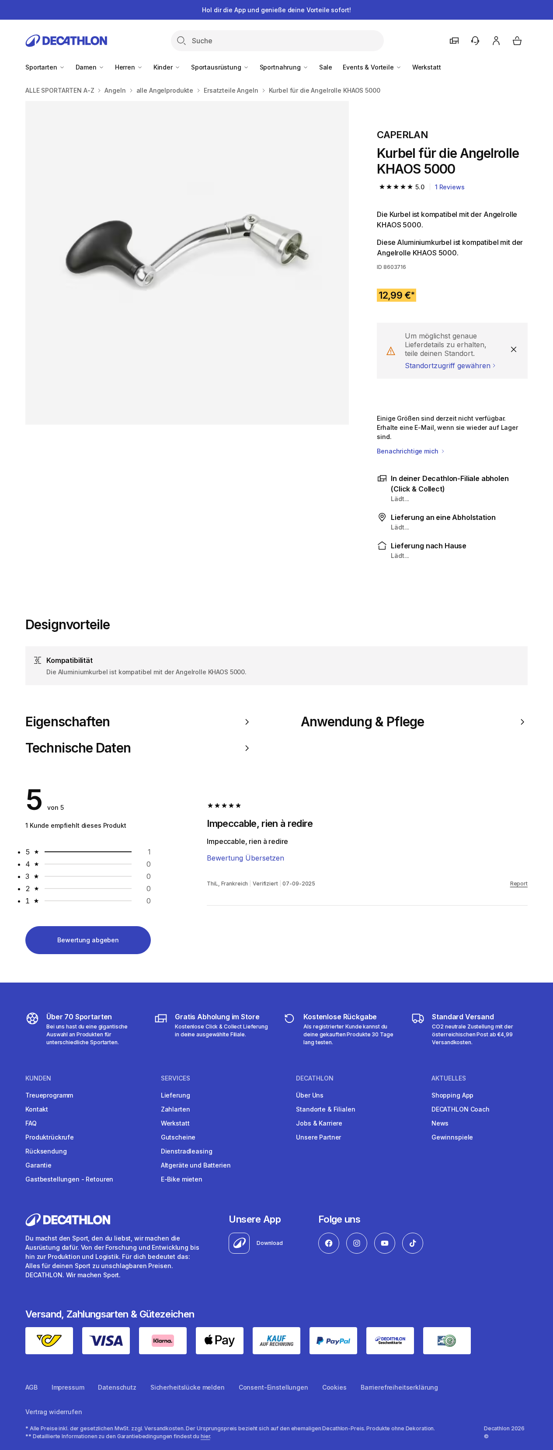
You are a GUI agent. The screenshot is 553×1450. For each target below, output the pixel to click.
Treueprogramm (49, 1095)
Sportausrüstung (217, 67)
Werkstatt (426, 67)
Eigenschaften (67, 721)
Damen (87, 67)
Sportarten (42, 67)
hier (205, 1436)
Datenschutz (117, 1387)
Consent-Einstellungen (273, 1387)
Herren (126, 67)
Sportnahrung (281, 67)
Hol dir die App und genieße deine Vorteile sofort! (276, 10)
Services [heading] (175, 1078)
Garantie (38, 1165)
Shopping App (452, 1095)
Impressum (68, 1387)
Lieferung (175, 1095)
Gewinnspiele (452, 1137)
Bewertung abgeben (88, 940)
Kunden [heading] (38, 1078)
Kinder (163, 67)
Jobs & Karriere (319, 1123)
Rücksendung (45, 1151)
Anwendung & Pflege (362, 721)
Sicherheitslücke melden (187, 1387)
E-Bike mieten (181, 1179)
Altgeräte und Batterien (196, 1165)
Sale (325, 67)
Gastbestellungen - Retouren (69, 1179)
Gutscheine (178, 1137)
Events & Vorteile (369, 67)
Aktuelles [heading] (448, 1078)
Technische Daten (78, 748)
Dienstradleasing (186, 1151)
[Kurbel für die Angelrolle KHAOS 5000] (187, 263)
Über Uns (309, 1095)
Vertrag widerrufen (53, 1411)
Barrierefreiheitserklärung (399, 1387)
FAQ (31, 1123)
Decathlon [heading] (315, 1078)
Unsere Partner (318, 1137)
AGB (31, 1387)
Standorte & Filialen (325, 1109)
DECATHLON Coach (460, 1109)
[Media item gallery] (187, 263)
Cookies (334, 1387)
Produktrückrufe (49, 1137)
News (440, 1123)
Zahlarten (175, 1109)
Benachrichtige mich (408, 451)
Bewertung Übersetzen (245, 858)
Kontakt (36, 1109)
